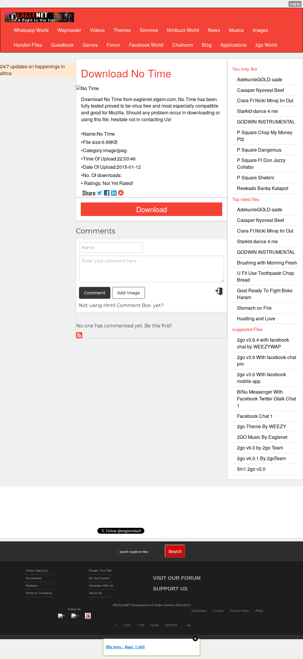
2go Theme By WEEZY (261, 426)
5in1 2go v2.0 (251, 468)
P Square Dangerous (259, 149)
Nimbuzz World (183, 30)
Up (189, 625)
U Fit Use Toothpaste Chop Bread (265, 276)
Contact (218, 610)
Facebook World (146, 44)
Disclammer (199, 610)
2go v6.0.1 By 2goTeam (261, 458)
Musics (236, 30)
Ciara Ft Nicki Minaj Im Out (265, 100)
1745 (126, 625)
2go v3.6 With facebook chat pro (266, 360)
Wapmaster (69, 30)
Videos (97, 30)
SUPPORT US (170, 589)
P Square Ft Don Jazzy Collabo (261, 163)
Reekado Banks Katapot (262, 188)
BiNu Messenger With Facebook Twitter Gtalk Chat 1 (266, 398)
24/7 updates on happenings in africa (32, 70)
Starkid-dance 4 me (257, 111)
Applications (233, 44)
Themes (122, 30)
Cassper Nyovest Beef (260, 90)
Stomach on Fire (254, 307)
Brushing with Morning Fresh (267, 262)
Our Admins (33, 578)
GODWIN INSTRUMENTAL (266, 121)
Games (90, 44)
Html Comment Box (127, 305)
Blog (207, 44)
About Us (95, 593)
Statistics (32, 585)
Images (260, 30)
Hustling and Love (256, 318)
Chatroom (182, 44)
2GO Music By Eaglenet (262, 437)
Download (151, 209)
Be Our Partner (99, 578)
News (214, 30)
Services (149, 30)
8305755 (171, 625)
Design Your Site (100, 570)
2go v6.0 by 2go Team (260, 447)
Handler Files (28, 44)
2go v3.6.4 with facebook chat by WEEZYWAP (263, 343)
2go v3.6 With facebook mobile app (261, 377)
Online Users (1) (37, 570)
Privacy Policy (239, 610)
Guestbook (62, 44)
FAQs (259, 610)
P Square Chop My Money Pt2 (264, 135)
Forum (113, 44)
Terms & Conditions (39, 593)
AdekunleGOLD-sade (259, 79)
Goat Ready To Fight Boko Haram (265, 294)
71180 (154, 625)
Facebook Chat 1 (255, 416)
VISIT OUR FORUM (177, 578)
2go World (266, 44)
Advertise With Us (101, 585)
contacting (152, 119)
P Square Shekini (255, 177)
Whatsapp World (31, 30)
